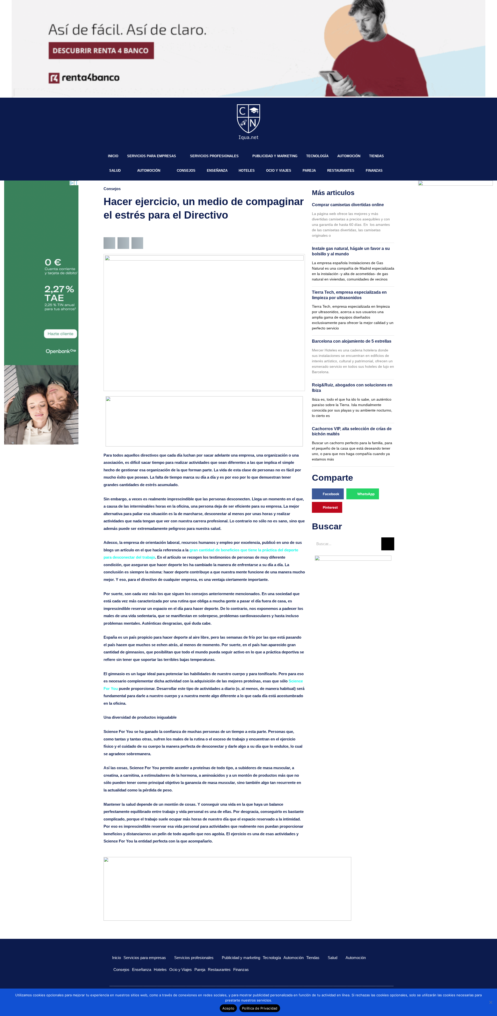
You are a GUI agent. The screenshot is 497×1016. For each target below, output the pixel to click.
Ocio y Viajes (278, 170)
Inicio (113, 156)
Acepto (228, 1008)
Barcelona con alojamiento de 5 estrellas (351, 341)
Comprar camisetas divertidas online (348, 205)
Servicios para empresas (151, 156)
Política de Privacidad (259, 1008)
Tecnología (317, 156)
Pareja (309, 170)
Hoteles (247, 170)
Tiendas (376, 156)
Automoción (348, 156)
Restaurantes (340, 170)
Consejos (186, 170)
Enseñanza (217, 170)
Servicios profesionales (214, 156)
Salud (115, 170)
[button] (109, 243)
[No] (490, 1002)
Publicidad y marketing (274, 156)
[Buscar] (387, 543)
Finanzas (374, 170)
